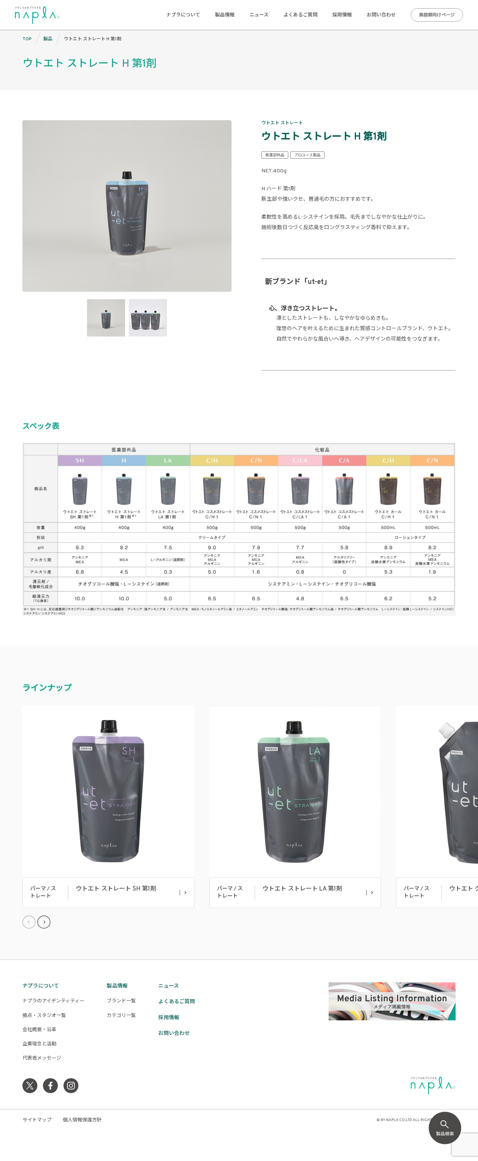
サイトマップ (37, 1120)
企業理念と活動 (39, 1044)
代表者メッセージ (41, 1058)
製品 (47, 39)
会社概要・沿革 (39, 1030)
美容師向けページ (437, 15)
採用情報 (342, 15)
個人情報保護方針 (82, 1120)
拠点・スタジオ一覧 (44, 1016)
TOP (27, 39)
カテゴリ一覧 (121, 1016)
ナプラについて (183, 15)
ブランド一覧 (121, 1001)
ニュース (259, 15)
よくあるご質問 (300, 15)
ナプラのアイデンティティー (53, 1001)
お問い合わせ (381, 15)
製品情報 (225, 15)
